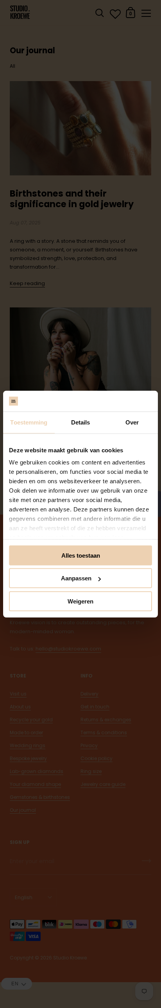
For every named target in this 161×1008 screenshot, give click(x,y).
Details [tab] (80, 422)
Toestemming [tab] (28, 422)
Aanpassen (76, 578)
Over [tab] (132, 422)
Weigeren (80, 601)
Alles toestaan (80, 555)
